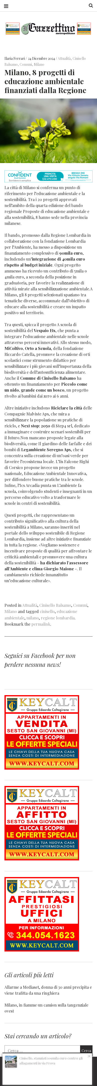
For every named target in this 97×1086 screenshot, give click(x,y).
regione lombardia (58, 617)
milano (32, 617)
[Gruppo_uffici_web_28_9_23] (41, 949)
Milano (39, 64)
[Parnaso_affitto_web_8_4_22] (41, 858)
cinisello (47, 611)
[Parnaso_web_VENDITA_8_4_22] (41, 768)
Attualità (64, 58)
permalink (40, 624)
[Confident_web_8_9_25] (48, 180)
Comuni (26, 64)
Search (89, 5)
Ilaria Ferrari (15, 58)
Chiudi (89, 1056)
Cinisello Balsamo (55, 605)
